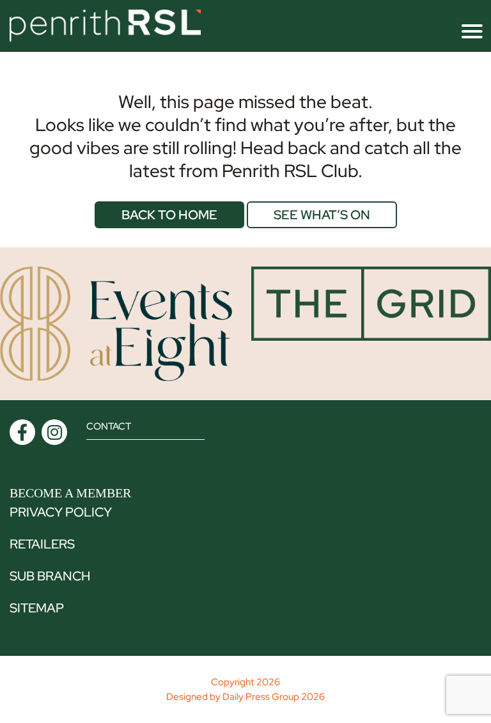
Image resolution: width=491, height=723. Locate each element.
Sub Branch (50, 576)
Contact (108, 426)
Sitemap (37, 608)
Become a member (70, 493)
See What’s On (322, 214)
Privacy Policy (61, 512)
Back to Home (169, 214)
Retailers (42, 544)
